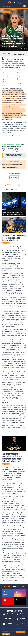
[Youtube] (5, 600)
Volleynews (14, 167)
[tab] (8, 614)
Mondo (3, 209)
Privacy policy (20, 632)
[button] (9, 53)
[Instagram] (17, 591)
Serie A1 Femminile (17, 165)
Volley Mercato (6, 12)
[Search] (24, 6)
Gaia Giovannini (6, 164)
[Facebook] (4, 592)
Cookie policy (6, 634)
